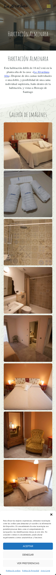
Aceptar (28, 546)
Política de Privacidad (30, 570)
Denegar (28, 554)
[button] (51, 514)
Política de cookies (13, 570)
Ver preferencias (28, 563)
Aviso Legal (45, 570)
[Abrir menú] (48, 6)
